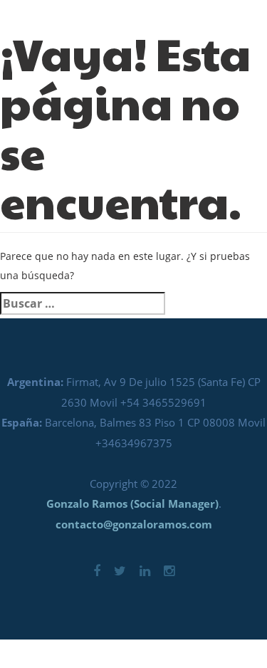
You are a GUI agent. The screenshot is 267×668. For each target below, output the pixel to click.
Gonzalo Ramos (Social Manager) (132, 503)
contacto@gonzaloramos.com (134, 524)
